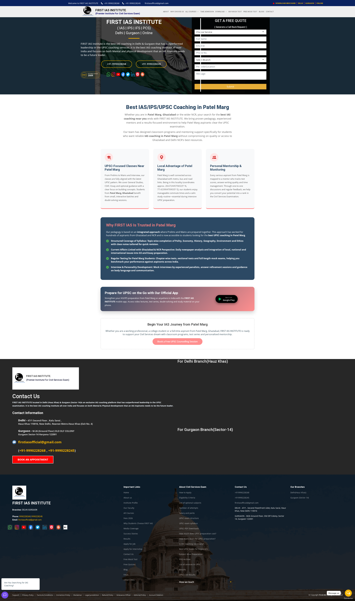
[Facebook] (123, 74)
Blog (126, 570)
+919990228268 (242, 493)
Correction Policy (63, 595)
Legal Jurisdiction (92, 595)
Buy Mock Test (235, 12)
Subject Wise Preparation (191, 554)
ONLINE (319, 3)
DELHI (300, 3)
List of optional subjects (190, 503)
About (166, 12)
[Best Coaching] (65, 527)
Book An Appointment (33, 459)
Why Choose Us (177, 12)
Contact (270, 12)
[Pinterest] (137, 74)
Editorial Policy (140, 595)
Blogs (261, 12)
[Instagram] (113, 74)
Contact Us (129, 554)
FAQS (126, 575)
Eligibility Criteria (187, 498)
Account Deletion (156, 595)
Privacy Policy (28, 595)
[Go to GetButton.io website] (348, 598)
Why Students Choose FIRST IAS (138, 523)
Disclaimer (77, 595)
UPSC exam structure (189, 518)
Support (15, 595)
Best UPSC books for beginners (193, 549)
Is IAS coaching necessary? (191, 544)
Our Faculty (129, 508)
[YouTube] (118, 74)
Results (127, 539)
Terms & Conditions (45, 595)
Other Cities (129, 580)
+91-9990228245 (133, 3)
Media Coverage (131, 529)
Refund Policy (107, 595)
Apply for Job (129, 544)
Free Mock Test (250, 12)
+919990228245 (242, 498)
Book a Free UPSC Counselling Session (177, 341)
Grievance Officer (123, 595)
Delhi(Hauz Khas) (298, 493)
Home (126, 493)
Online (147, 33)
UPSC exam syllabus (188, 523)
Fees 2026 (128, 518)
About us (128, 498)
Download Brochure (285, 3)
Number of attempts (188, 508)
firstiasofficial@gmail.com (156, 3)
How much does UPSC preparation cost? (197, 534)
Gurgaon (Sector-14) (299, 498)
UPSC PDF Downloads (189, 529)
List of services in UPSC (190, 564)
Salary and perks (187, 513)
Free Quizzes (129, 564)
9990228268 (24, 516)
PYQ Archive (184, 559)
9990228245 (37, 516)
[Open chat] (4, 595)
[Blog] (142, 74)
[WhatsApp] (108, 74)
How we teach (186, 582)
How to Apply (185, 493)
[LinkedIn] (132, 74)
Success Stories (131, 534)
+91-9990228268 (111, 3)
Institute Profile (131, 503)
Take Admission (207, 12)
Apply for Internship (133, 549)
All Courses (129, 513)
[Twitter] (127, 74)
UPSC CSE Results (187, 575)
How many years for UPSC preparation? (197, 539)
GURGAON (309, 3)
